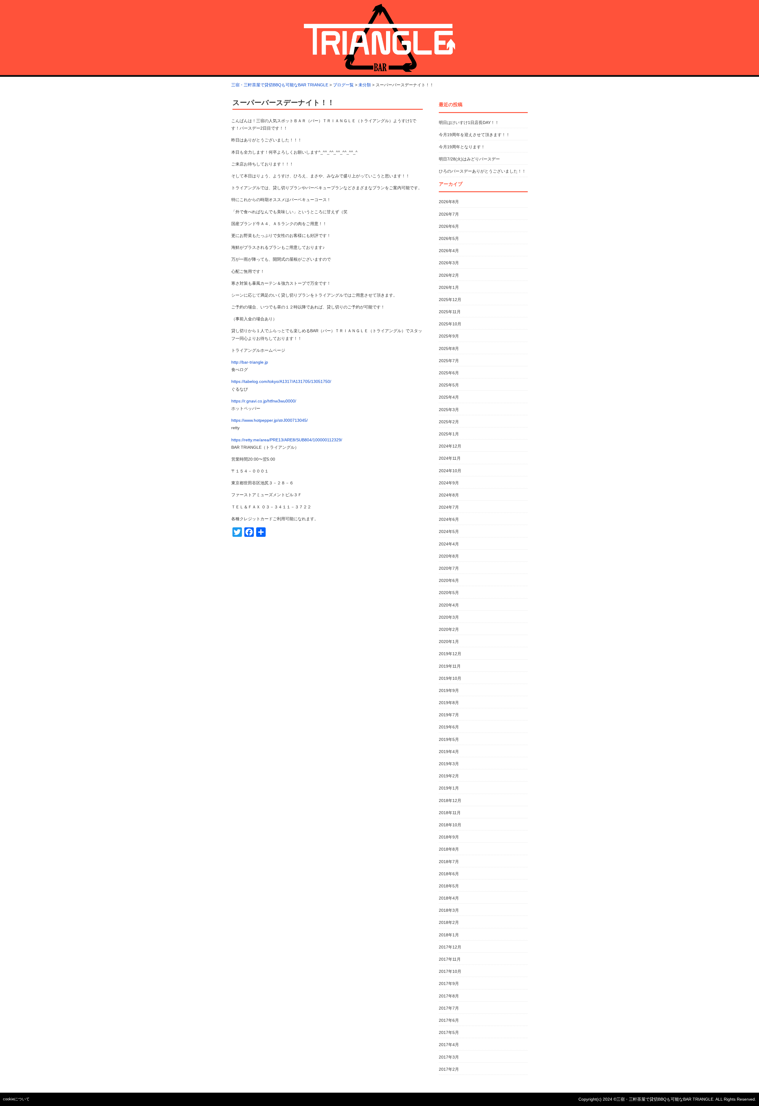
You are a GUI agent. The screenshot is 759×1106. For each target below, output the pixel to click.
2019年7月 (449, 714)
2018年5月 (449, 886)
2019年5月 (449, 739)
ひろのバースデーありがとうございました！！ (482, 171)
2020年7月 (449, 568)
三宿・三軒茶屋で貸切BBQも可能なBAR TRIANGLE (664, 1099)
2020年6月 (449, 580)
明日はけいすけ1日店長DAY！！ (469, 122)
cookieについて (16, 1099)
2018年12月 (450, 800)
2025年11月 (450, 311)
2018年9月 (449, 837)
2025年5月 (449, 385)
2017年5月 (449, 1032)
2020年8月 (449, 556)
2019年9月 (449, 690)
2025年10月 (450, 324)
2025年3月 (449, 409)
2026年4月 (449, 250)
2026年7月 (449, 214)
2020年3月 (449, 617)
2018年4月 (449, 898)
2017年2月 (449, 1069)
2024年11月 (450, 458)
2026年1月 (449, 287)
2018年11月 (450, 812)
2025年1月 (449, 434)
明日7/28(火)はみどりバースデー (469, 159)
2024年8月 (449, 495)
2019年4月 (449, 751)
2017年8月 (449, 996)
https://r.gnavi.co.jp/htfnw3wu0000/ (263, 401)
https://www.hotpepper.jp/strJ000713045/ (269, 420)
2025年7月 (449, 360)
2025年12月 (450, 299)
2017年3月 (449, 1057)
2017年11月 (450, 959)
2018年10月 (450, 824)
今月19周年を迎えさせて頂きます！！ (474, 134)
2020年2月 (449, 629)
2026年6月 (449, 226)
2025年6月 (449, 372)
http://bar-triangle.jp (249, 362)
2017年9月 (449, 983)
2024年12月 (450, 446)
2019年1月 (449, 788)
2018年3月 (449, 910)
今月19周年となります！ (462, 146)
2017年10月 (450, 971)
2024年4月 (449, 544)
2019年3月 (449, 763)
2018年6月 (449, 873)
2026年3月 (449, 262)
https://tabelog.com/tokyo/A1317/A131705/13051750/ (281, 381)
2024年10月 (450, 470)
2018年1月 (449, 934)
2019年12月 (450, 653)
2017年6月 (449, 1020)
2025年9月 (449, 336)
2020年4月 (449, 605)
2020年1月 (449, 641)
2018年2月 (449, 922)
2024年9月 (449, 482)
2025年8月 (449, 348)
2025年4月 (449, 397)
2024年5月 (449, 531)
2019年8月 (449, 702)
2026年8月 (449, 201)
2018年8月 (449, 849)
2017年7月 (449, 1008)
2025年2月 (449, 421)
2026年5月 (449, 238)
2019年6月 (449, 727)
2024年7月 (449, 507)
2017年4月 (449, 1044)
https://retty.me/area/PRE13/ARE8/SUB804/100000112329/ (286, 439)
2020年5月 (449, 592)
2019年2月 (449, 776)
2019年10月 (450, 678)
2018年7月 (449, 861)
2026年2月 (449, 275)
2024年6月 (449, 519)
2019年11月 (450, 666)
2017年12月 (450, 947)
